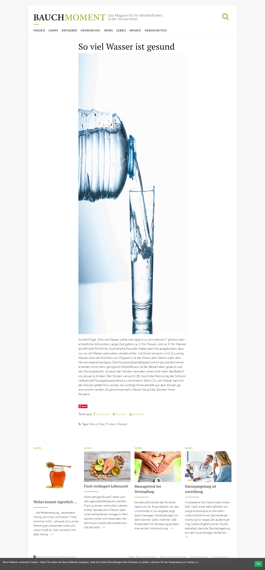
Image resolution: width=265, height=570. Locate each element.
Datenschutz (199, 557)
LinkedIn (138, 414)
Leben (121, 30)
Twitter (120, 414)
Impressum (220, 557)
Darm (53, 30)
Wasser (122, 424)
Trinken (111, 424)
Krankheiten (156, 30)
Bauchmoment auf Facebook (56, 557)
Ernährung (90, 30)
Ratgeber (69, 30)
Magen (39, 30)
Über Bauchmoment (142, 557)
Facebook (102, 414)
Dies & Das (97, 424)
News (108, 30)
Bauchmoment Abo (173, 557)
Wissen (135, 30)
